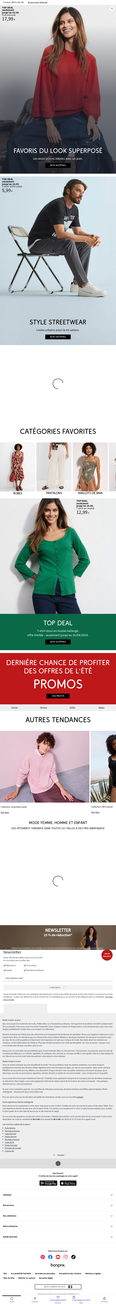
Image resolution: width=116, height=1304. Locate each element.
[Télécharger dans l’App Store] (68, 1183)
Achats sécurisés (10, 1236)
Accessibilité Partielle (21, 1274)
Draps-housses (11, 1145)
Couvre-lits (9, 1151)
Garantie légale (46, 1278)
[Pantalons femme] (53, 468)
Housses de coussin (13, 1148)
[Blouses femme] (58, 556)
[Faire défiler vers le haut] (58, 1163)
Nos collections (9, 1215)
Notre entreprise (10, 1226)
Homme (43, 707)
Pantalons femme (12, 1131)
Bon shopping (58, 165)
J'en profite (58, 696)
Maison (102, 707)
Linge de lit (9, 1142)
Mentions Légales (93, 1274)
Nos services (8, 1205)
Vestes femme (11, 1136)
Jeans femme (10, 1133)
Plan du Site (8, 1278)
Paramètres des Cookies (70, 1274)
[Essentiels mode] (44, 772)
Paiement (7, 1195)
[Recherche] (112, 8)
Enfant (72, 707)
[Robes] (17, 469)
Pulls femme (10, 1128)
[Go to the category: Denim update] (58, 89)
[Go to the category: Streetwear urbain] (58, 260)
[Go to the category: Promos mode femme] (58, 678)
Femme (14, 707)
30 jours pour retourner (38, 2)
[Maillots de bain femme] (90, 468)
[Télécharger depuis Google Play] (48, 1183)
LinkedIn (79, 1097)
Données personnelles (45, 1274)
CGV (5, 1274)
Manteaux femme (12, 1139)
